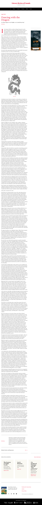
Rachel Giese (33, 474)
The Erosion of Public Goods (7, 464)
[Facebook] (14, 493)
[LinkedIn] (16, 493)
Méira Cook (19, 469)
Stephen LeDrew (6, 470)
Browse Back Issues (37, 457)
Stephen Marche (33, 475)
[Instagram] (11, 493)
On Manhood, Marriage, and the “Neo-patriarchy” (34, 466)
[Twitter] (8, 493)
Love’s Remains (19, 463)
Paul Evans (3, 24)
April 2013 (3, 14)
